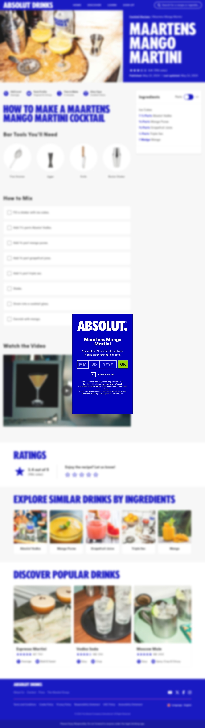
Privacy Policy (95, 386)
